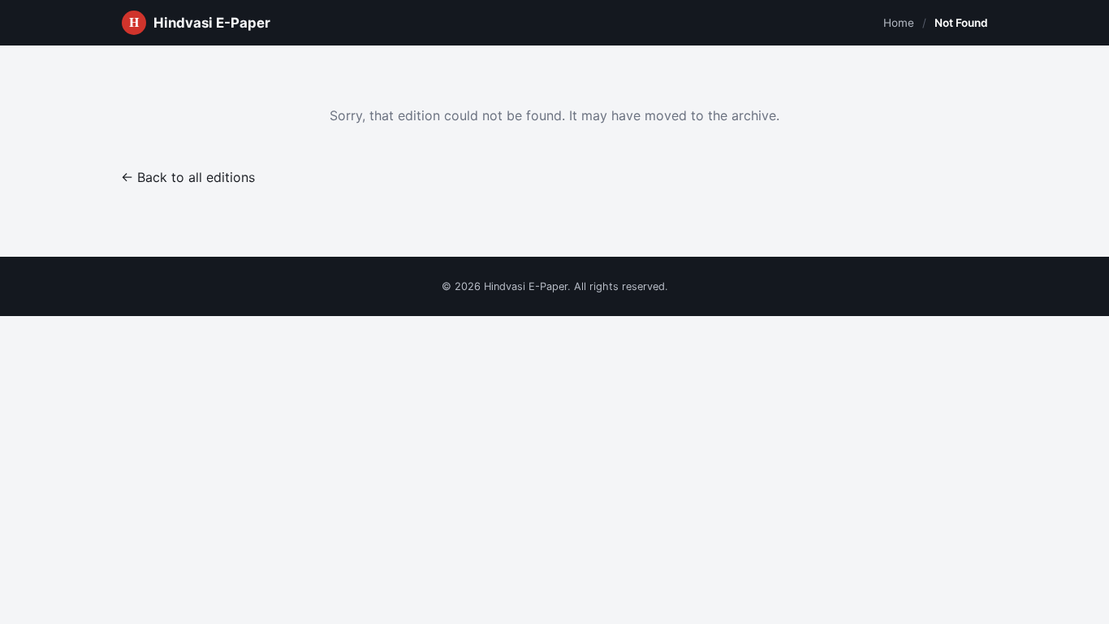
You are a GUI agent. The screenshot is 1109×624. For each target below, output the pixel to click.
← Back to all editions (188, 177)
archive (753, 115)
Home (898, 22)
